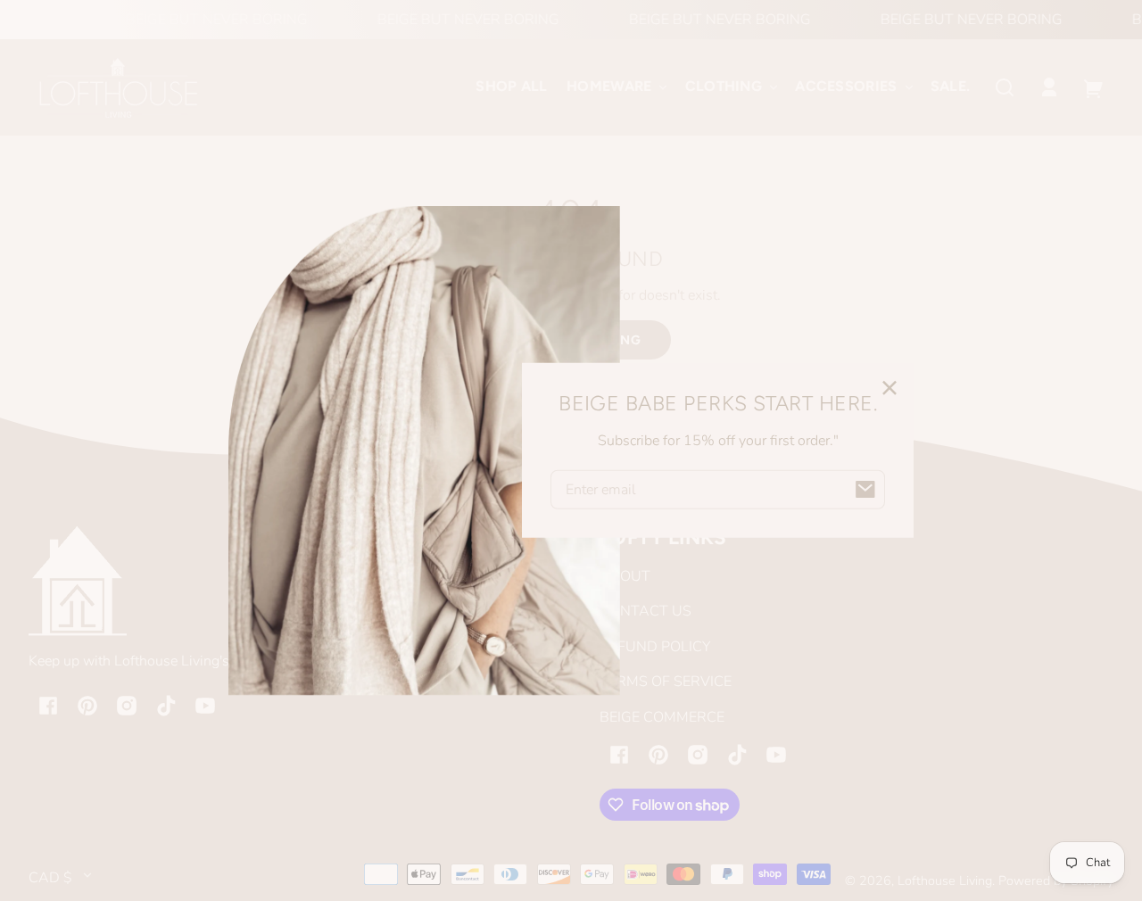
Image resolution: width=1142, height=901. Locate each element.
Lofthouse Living (945, 880)
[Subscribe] (865, 489)
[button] (1004, 87)
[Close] (889, 387)
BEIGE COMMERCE (662, 717)
